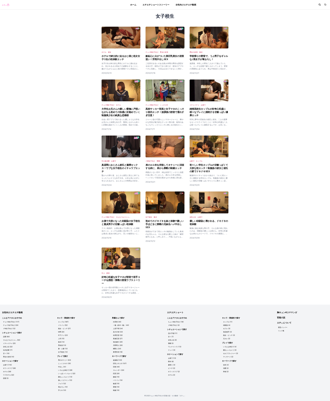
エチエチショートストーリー (156, 4)
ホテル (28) (7, 372)
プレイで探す (62, 356)
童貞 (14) (61, 342)
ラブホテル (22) (8, 375)
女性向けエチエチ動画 (186, 4)
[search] (319, 5)
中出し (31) (62, 367)
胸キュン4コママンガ (287, 312)
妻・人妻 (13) (63, 349)
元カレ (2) (226, 339)
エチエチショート (175, 312)
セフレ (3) (226, 328)
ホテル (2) (171, 375)
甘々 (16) (6, 353)
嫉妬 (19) (116, 377)
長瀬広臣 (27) (117, 339)
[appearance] (325, 4)
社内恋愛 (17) (7, 350)
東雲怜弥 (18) (117, 352)
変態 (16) (116, 387)
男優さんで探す (118, 318)
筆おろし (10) (63, 387)
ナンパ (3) (171, 350)
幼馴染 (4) (226, 325)
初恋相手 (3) (227, 332)
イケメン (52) (63, 325)
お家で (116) (7, 365)
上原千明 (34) (118, 328)
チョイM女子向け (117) (11, 322)
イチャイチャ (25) (9, 343)
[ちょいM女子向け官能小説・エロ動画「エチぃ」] (5, 4)
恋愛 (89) (6, 337)
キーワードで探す (119, 356)
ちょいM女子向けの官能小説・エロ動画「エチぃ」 (168, 396)
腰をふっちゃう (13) (65, 377)
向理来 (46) (117, 322)
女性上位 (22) (8, 347)
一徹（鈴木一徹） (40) (121, 325)
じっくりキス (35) (64, 363)
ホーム (133, 4)
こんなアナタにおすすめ (12, 318)
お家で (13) (172, 358)
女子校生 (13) (63, 352)
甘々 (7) (171, 337)
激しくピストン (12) (65, 380)
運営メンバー (282, 327)
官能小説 (281, 317)
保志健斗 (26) (118, 342)
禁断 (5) (171, 343)
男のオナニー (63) (64, 360)
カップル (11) (227, 322)
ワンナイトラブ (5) (174, 347)
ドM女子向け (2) (174, 325)
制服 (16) (116, 390)
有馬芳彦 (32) (118, 335)
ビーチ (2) (171, 368)
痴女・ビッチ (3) (229, 335)
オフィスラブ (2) (174, 372)
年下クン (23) (63, 335)
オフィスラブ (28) (9, 368)
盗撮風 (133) (117, 360)
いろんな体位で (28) (65, 370)
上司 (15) (61, 339)
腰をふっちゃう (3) (229, 350)
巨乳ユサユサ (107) (119, 363)
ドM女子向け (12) (9, 328)
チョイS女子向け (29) (10, 325)
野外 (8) (171, 361)
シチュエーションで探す (12, 333)
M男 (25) (61, 332)
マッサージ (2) (228, 357)
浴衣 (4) (226, 365)
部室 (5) (6, 378)
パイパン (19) (117, 380)
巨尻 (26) (116, 373)
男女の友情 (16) (8, 357)
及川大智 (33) (118, 332)
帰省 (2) (226, 372)
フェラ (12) (62, 384)
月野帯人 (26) (118, 345)
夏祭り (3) (171, 365)
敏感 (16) (116, 384)
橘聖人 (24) (117, 349)
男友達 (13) (62, 345)
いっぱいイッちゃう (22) (66, 373)
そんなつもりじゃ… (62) (11, 340)
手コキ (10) (62, 390)
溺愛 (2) (226, 368)
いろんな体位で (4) (229, 347)
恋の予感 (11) (172, 333)
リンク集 (281, 331)
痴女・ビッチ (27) (64, 328)
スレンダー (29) (118, 370)
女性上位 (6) (172, 340)
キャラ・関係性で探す (66, 318)
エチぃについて (284, 322)
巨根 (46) (116, 367)
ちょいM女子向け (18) (176, 322)
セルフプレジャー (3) (230, 353)
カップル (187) (63, 322)
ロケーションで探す (10, 361)
